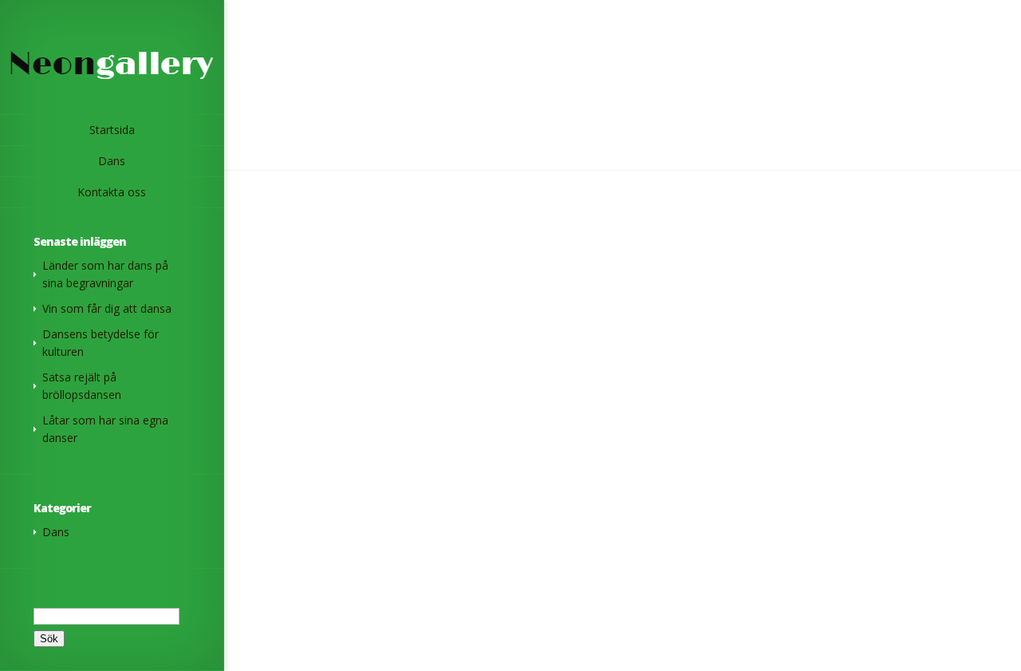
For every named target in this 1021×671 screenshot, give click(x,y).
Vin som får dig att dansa (106, 308)
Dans (55, 531)
